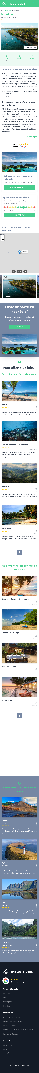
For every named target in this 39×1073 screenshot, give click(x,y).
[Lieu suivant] (25, 271)
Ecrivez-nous (7, 1045)
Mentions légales (15, 1065)
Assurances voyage (10, 1025)
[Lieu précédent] (14, 271)
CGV (28, 1065)
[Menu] (35, 3)
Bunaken (16, 11)
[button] (19, 145)
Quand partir (7, 1002)
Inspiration (7, 993)
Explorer (19, 327)
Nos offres (7, 1006)
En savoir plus (19, 215)
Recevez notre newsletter (12, 1021)
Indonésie (8, 11)
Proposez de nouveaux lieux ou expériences (18, 1030)
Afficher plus (32, 137)
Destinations (8, 997)
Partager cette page (10, 1034)
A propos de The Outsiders (12, 1017)
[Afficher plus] (19, 552)
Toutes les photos (31, 47)
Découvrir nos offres (19, 188)
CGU (23, 1065)
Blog (5, 1049)
